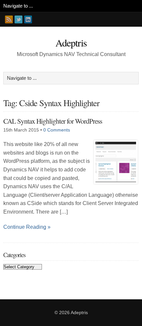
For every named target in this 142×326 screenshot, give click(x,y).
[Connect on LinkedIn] (28, 19)
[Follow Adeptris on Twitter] (18, 19)
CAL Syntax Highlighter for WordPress (52, 121)
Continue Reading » (27, 227)
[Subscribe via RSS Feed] (9, 19)
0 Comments (56, 130)
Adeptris (71, 42)
